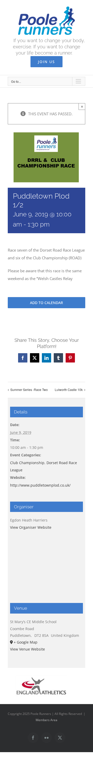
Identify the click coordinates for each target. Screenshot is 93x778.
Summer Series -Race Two (29, 389)
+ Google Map (25, 642)
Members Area (46, 720)
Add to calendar (46, 302)
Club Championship (27, 462)
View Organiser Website (30, 527)
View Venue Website (27, 649)
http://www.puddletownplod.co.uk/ (40, 485)
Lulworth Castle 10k (69, 389)
